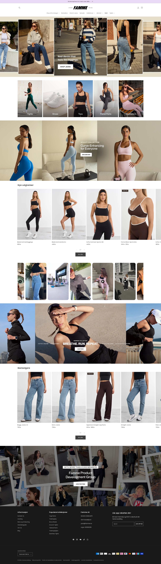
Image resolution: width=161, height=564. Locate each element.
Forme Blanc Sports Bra (129, 242)
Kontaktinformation (99, 560)
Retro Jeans (56, 425)
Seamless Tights (54, 534)
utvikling (28, 560)
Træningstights (53, 531)
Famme (24, 560)
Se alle (80, 254)
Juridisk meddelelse (86, 560)
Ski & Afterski (53, 522)
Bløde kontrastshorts (59, 242)
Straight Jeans (126, 425)
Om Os (20, 528)
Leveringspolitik (75, 560)
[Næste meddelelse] (143, 1)
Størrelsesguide (22, 525)
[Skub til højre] (84, 250)
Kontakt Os (21, 516)
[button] (19, 8)
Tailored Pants (53, 528)
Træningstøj (52, 519)
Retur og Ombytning (24, 522)
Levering (20, 519)
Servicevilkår (66, 560)
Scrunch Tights (53, 525)
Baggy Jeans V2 (22, 425)
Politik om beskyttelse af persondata (52, 560)
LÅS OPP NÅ (139, 524)
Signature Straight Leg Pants (96, 425)
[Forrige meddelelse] (18, 1)
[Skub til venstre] (77, 250)
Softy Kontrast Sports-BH (94, 242)
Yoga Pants (52, 516)
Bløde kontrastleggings (25, 242)
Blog (19, 531)
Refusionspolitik (36, 560)
